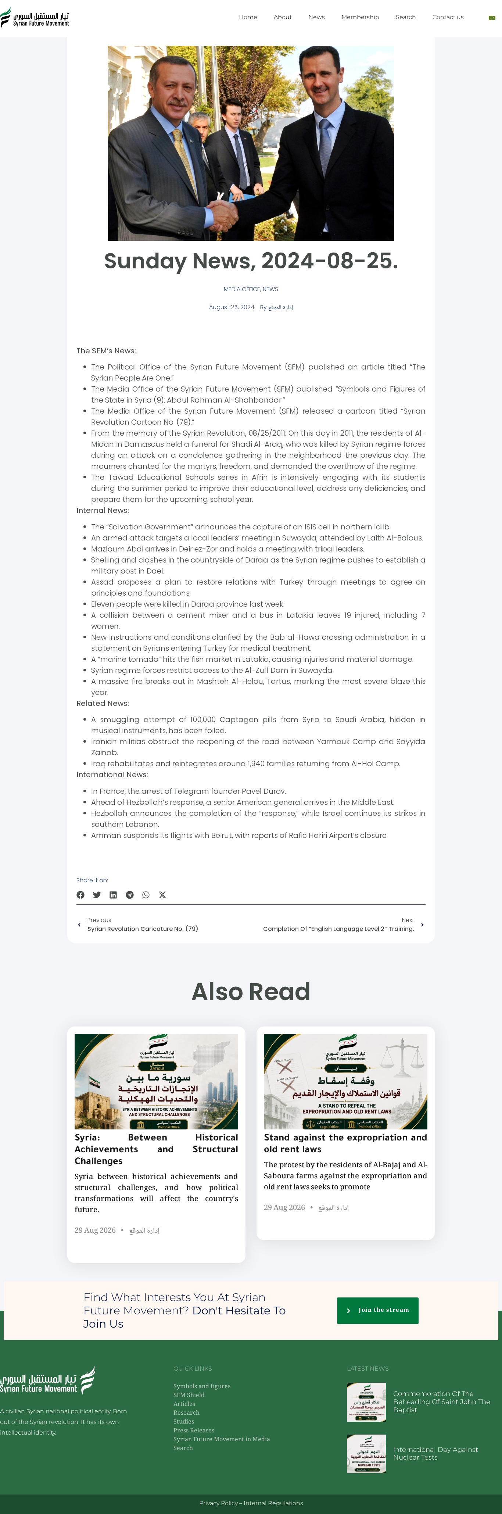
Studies (183, 1422)
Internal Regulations (273, 1503)
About (283, 17)
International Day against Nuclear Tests (435, 1454)
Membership (360, 17)
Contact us (448, 17)
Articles (184, 1405)
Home (248, 17)
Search (406, 17)
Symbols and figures (201, 1387)
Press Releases (193, 1431)
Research (186, 1413)
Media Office (242, 289)
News (316, 17)
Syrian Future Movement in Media (221, 1440)
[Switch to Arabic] (492, 17)
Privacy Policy (218, 1503)
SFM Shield (189, 1396)
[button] (80, 895)
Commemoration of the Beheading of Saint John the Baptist (441, 1402)
